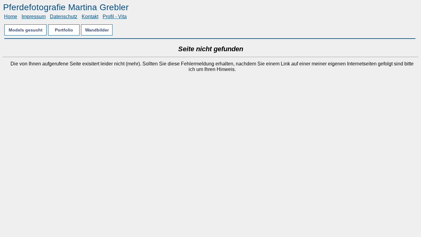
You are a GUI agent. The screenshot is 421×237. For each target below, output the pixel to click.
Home (10, 16)
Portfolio (64, 29)
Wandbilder (97, 29)
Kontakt (90, 16)
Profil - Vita (115, 16)
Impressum (34, 16)
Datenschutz (63, 16)
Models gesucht (26, 29)
